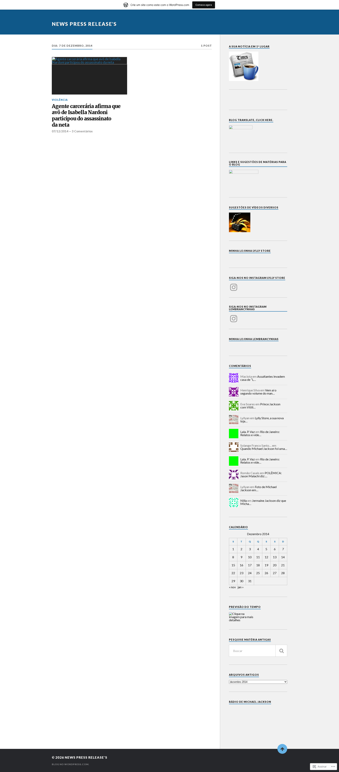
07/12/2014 (60, 131)
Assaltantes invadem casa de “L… (262, 378)
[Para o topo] (282, 749)
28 (283, 573)
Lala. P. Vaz (247, 432)
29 (233, 581)
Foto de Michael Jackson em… (258, 488)
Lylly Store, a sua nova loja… (262, 419)
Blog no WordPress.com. (70, 764)
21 (283, 565)
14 (283, 557)
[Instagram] (233, 285)
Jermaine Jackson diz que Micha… (263, 502)
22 (233, 573)
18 (258, 565)
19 (266, 565)
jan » (241, 587)
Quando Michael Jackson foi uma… (263, 448)
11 (258, 557)
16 (241, 565)
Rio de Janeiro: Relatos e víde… (260, 433)
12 (266, 557)
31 (250, 581)
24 (250, 573)
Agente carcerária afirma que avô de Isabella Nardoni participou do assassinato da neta (86, 115)
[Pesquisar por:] (258, 651)
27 (274, 573)
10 (250, 557)
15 (233, 565)
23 (241, 573)
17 (250, 565)
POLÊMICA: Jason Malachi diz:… (261, 474)
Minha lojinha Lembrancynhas (254, 339)
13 (274, 557)
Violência (60, 99)
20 (274, 565)
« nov (232, 587)
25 (258, 573)
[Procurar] (281, 651)
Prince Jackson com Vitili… (260, 405)
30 (241, 581)
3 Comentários (82, 131)
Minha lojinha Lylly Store (250, 250)
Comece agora (203, 4)
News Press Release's (84, 24)
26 (266, 573)
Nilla (243, 500)
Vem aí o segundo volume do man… (258, 391)
